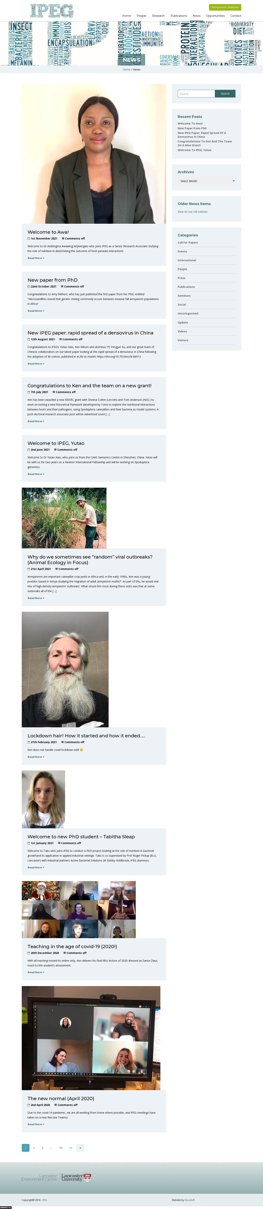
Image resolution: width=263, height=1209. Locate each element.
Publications (179, 16)
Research (158, 16)
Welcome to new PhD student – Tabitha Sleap (81, 836)
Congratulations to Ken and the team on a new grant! (90, 385)
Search (225, 93)
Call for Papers (188, 242)
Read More (35, 258)
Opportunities (215, 16)
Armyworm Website (225, 7)
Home (126, 16)
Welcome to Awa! (48, 232)
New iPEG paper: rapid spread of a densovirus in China (90, 333)
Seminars (184, 295)
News (196, 16)
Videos (182, 331)
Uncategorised (188, 313)
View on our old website (193, 211)
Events (182, 251)
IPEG (44, 1200)
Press (181, 278)
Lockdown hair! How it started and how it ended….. (86, 736)
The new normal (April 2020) (61, 1098)
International (187, 260)
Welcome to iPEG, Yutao (56, 443)
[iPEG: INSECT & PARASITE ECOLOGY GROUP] (51, 10)
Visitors (183, 340)
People (141, 16)
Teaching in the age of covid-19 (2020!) (72, 946)
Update (183, 322)
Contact (235, 16)
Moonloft (190, 1200)
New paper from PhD (53, 280)
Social (182, 304)
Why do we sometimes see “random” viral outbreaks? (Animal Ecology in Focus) (90, 559)
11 (70, 1148)
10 (60, 1148)
